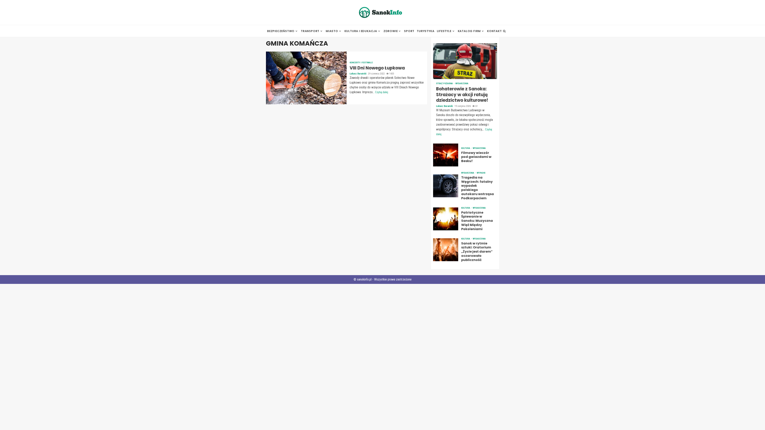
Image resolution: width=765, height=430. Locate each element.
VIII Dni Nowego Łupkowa (306, 78)
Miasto (332, 31)
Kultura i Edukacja (360, 31)
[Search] (504, 31)
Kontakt (494, 31)
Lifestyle (444, 31)
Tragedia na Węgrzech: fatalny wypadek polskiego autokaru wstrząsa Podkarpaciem (445, 185)
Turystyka (425, 31)
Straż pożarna (444, 83)
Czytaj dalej (381, 92)
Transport (310, 31)
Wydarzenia (461, 83)
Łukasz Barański (358, 73)
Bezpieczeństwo (280, 31)
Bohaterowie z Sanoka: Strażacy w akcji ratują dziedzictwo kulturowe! (465, 61)
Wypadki (481, 173)
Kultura (466, 148)
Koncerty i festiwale (361, 63)
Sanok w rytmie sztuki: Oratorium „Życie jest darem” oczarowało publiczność (445, 249)
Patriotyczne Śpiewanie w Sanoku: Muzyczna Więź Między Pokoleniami (445, 218)
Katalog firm (469, 31)
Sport (409, 31)
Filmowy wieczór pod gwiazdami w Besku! (445, 155)
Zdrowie (390, 31)
